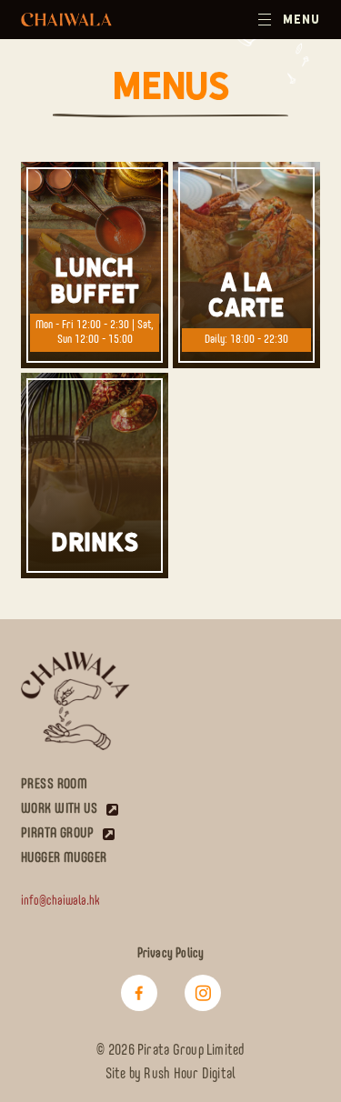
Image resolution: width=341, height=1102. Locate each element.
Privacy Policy (171, 953)
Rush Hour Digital (190, 1074)
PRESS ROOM (54, 784)
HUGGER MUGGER (63, 858)
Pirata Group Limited (191, 1051)
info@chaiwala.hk (60, 901)
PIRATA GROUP (57, 833)
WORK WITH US (59, 809)
